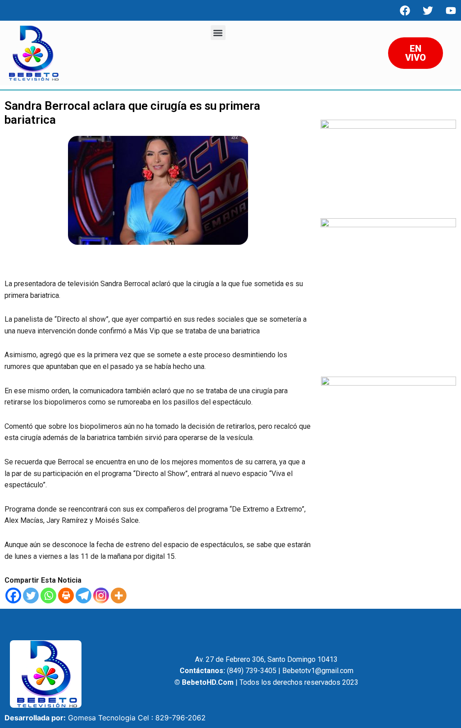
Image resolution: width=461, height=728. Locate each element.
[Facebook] (404, 10)
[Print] (66, 595)
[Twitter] (31, 595)
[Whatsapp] (48, 595)
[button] (218, 32)
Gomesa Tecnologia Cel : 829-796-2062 (137, 717)
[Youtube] (450, 10)
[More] (119, 595)
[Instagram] (101, 595)
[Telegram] (83, 595)
